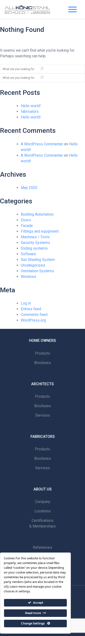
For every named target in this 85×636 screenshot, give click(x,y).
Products (42, 353)
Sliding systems (34, 248)
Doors (26, 220)
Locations (42, 511)
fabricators (30, 111)
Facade (27, 225)
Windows (28, 276)
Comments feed (34, 314)
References (42, 547)
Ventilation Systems (37, 271)
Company (42, 501)
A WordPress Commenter (42, 144)
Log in (26, 303)
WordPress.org (33, 320)
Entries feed (31, 309)
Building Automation (37, 214)
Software (28, 254)
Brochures (42, 362)
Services (42, 415)
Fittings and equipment (40, 231)
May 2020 (29, 187)
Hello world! (31, 106)
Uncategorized (33, 265)
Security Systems (35, 242)
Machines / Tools (35, 237)
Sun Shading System (38, 259)
